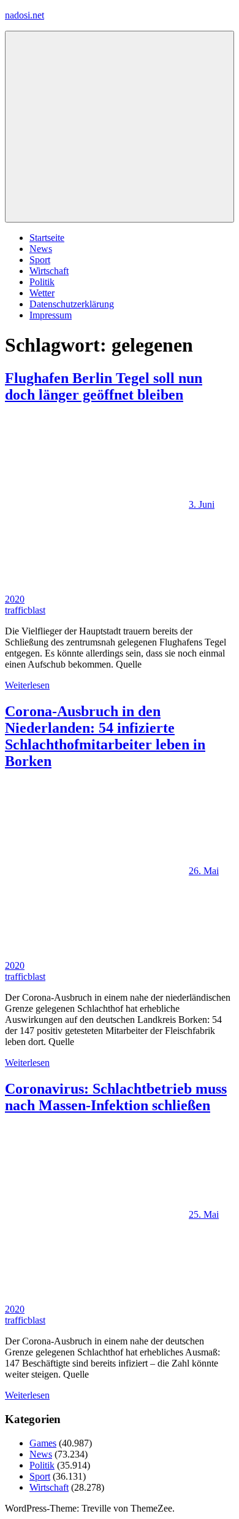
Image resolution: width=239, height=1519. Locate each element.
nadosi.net (24, 15)
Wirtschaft (49, 271)
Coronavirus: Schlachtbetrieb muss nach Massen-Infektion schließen (116, 1097)
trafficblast (25, 610)
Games (42, 1443)
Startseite (46, 237)
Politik (42, 282)
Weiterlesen (27, 685)
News (40, 248)
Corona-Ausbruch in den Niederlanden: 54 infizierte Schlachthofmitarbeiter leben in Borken (105, 736)
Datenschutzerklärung (71, 304)
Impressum (50, 315)
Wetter (42, 293)
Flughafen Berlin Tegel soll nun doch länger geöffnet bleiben (103, 386)
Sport (39, 259)
